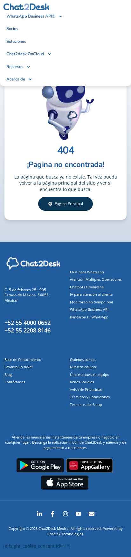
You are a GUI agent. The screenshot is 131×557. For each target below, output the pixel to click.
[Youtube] (78, 514)
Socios (12, 29)
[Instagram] (65, 514)
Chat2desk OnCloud (25, 54)
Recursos (14, 67)
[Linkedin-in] (39, 514)
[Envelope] (91, 514)
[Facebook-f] (52, 514)
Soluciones (16, 41)
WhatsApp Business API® (30, 16)
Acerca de (15, 79)
